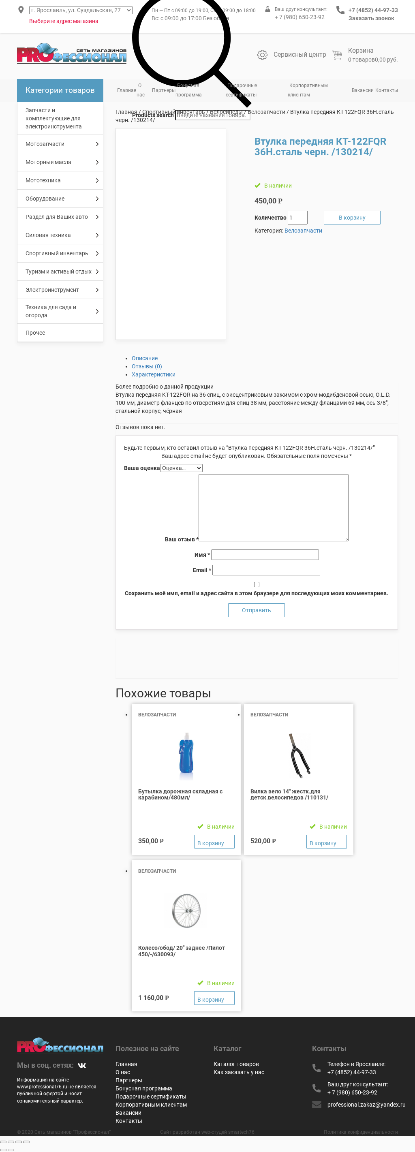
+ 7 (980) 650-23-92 (300, 17)
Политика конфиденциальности (361, 1132)
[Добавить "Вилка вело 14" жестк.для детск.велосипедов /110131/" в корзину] (326, 842)
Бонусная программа (188, 90)
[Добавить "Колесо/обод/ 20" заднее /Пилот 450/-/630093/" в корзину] (214, 998)
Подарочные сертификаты (241, 90)
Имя (202, 554)
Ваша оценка (142, 468)
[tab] (265, 358)
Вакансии (363, 90)
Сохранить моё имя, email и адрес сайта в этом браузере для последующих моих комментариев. (256, 593)
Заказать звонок (371, 18)
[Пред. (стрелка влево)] (3, 1150)
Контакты (386, 90)
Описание (145, 358)
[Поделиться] (11, 1142)
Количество (271, 217)
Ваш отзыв (182, 539)
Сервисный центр (300, 54)
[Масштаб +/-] (26, 1142)
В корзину (352, 217)
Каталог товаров (236, 1064)
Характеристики (153, 374)
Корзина (361, 50)
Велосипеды (226, 112)
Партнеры (163, 90)
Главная (127, 90)
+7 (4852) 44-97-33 (373, 10)
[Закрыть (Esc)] (3, 1142)
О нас (141, 90)
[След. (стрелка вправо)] (11, 1150)
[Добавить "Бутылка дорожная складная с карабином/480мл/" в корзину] (214, 842)
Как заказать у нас (239, 1072)
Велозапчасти (266, 112)
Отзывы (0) (147, 366)
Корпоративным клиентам (308, 90)
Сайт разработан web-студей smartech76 (207, 1132)
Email (202, 570)
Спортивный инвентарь (173, 112)
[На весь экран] (18, 1142)
